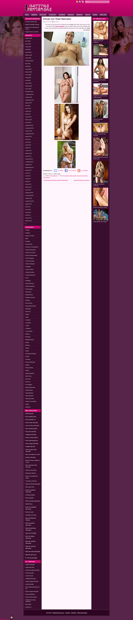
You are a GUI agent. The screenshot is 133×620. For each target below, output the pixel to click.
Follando (28, 300)
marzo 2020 (28, 83)
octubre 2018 (29, 131)
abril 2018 (28, 147)
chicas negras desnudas (32, 443)
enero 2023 (28, 58)
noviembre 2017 (30, 161)
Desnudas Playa (30, 283)
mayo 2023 (28, 46)
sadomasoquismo (30, 373)
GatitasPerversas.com (58, 613)
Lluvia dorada (29, 331)
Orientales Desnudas (31, 353)
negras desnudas (30, 567)
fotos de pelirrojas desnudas (31, 529)
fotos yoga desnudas (31, 306)
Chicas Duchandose (31, 249)
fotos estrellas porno (31, 416)
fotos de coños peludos (32, 437)
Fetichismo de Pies (30, 297)
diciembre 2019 (29, 91)
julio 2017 (28, 173)
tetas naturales (46, 177)
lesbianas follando (31, 473)
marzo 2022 (28, 69)
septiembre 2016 (30, 201)
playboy (27, 365)
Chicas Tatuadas (30, 258)
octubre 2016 (29, 198)
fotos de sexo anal (31, 555)
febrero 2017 (29, 187)
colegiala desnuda (30, 446)
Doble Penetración (30, 286)
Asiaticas (28, 233)
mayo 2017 (28, 178)
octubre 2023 (29, 38)
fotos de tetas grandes (31, 428)
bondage (28, 241)
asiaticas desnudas (31, 457)
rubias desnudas (30, 584)
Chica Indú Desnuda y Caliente (81, 180)
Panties (27, 356)
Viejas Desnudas (30, 398)
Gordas (27, 314)
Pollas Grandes (29, 367)
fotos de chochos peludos (33, 484)
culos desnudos (29, 575)
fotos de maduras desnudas (31, 542)
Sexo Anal (103, 15)
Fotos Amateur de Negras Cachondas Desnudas (56, 180)
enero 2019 (28, 122)
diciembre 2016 (29, 192)
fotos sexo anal (30, 487)
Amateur (34, 15)
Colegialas (28, 266)
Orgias (27, 351)
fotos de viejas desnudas (33, 501)
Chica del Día (29, 244)
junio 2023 (28, 44)
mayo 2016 (28, 212)
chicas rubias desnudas (32, 422)
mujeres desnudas (30, 564)
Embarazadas (29, 289)
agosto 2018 (29, 136)
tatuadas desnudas (30, 387)
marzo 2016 (28, 218)
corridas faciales (30, 495)
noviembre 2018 (30, 128)
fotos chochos (29, 303)
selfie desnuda (29, 413)
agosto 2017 (29, 170)
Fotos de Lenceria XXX (31, 21)
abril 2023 (28, 49)
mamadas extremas (31, 481)
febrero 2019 (29, 119)
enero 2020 (28, 88)
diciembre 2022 (29, 60)
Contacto (67, 613)
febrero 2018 (29, 153)
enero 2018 (28, 156)
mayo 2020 (28, 77)
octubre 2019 (29, 97)
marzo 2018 (28, 150)
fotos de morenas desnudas (31, 547)
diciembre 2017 (29, 159)
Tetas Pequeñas (29, 395)
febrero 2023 (29, 55)
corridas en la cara (31, 515)
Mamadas (79, 15)
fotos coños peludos (31, 431)
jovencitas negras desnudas (32, 570)
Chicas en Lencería (30, 252)
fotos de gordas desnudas (30, 524)
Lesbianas (62, 15)
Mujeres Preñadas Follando (32, 24)
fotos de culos (29, 512)
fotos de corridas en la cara (33, 454)
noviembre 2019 (30, 94)
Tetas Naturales (29, 393)
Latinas (27, 325)
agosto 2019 (29, 103)
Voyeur (27, 404)
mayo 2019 (28, 111)
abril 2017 (28, 181)
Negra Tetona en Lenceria (32, 31)
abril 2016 (28, 215)
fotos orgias (28, 604)
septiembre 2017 (30, 167)
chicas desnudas (30, 573)
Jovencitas (52, 15)
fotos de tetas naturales (82, 175)
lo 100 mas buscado (31, 558)
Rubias (95, 15)
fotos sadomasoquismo (32, 440)
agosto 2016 (29, 204)
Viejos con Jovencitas (31, 401)
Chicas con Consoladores (32, 247)
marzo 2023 (28, 52)
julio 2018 (28, 139)
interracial (28, 320)
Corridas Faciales (30, 272)
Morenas (28, 345)
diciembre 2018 (29, 125)
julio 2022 (28, 63)
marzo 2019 (28, 117)
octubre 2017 (29, 164)
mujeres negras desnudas (32, 581)
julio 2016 (28, 206)
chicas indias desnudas (31, 255)
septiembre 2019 (30, 100)
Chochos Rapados (30, 263)
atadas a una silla (30, 235)
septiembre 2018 (30, 133)
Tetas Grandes (29, 390)
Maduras (71, 15)
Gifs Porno (28, 311)
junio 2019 (28, 108)
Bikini (27, 238)
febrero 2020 (29, 86)
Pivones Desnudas (30, 362)
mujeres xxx (28, 607)
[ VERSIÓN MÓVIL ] (5, 619)
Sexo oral (28, 381)
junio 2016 (28, 209)
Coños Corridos (29, 269)
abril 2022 (28, 66)
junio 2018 (28, 142)
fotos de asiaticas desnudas (30, 491)
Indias (27, 317)
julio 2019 (28, 105)
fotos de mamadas (31, 533)
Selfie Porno (29, 376)
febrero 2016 (29, 220)
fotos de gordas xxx (31, 419)
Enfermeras (28, 292)
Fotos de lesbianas (30, 594)
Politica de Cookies (82, 613)
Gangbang (28, 308)
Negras (87, 15)
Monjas (27, 342)
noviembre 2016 (30, 195)
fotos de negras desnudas (30, 537)
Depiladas (43, 15)
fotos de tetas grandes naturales (69, 175)
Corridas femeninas (30, 275)
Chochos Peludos (30, 261)
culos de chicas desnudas (32, 425)
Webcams (28, 407)
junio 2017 (28, 176)
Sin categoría (29, 384)
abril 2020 (28, 80)
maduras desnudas (31, 470)
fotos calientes (30, 498)
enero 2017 (28, 190)
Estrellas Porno (29, 294)
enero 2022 (28, 74)
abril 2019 (28, 114)
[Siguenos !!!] (80, 2)
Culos (27, 278)
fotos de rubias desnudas (33, 551)
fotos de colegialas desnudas (31, 508)
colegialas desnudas (31, 434)
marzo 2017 (28, 184)
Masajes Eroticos (30, 339)
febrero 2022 (29, 72)
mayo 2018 (28, 145)
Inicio (27, 15)
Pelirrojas (28, 359)
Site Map (73, 613)
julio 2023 (28, 41)
